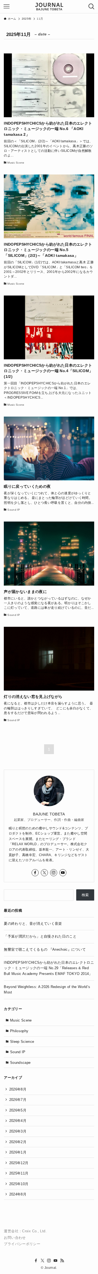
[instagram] (53, 872)
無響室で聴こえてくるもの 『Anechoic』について (45, 949)
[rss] (62, 1260)
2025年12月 (19, 1163)
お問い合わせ (15, 1238)
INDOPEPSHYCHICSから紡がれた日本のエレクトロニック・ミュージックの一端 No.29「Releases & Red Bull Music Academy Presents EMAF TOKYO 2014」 (49, 968)
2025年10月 (19, 1184)
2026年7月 (17, 1100)
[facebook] (35, 872)
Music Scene (21, 1020)
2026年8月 (17, 1089)
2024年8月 (17, 1194)
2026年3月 (17, 1131)
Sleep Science (22, 1042)
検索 (85, 895)
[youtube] (62, 872)
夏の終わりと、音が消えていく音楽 (33, 923)
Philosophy (19, 1031)
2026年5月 (17, 1110)
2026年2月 (17, 1142)
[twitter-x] (44, 872)
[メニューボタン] (6, 6)
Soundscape (20, 1063)
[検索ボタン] (91, 6)
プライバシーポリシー (22, 1244)
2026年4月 (17, 1121)
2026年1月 (17, 1152)
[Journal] (49, 6)
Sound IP (18, 1052)
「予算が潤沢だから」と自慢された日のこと (40, 936)
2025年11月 (19, 1173)
